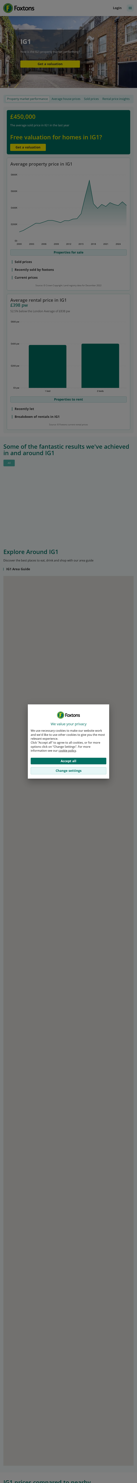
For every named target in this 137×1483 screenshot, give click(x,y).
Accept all (68, 761)
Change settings (69, 770)
